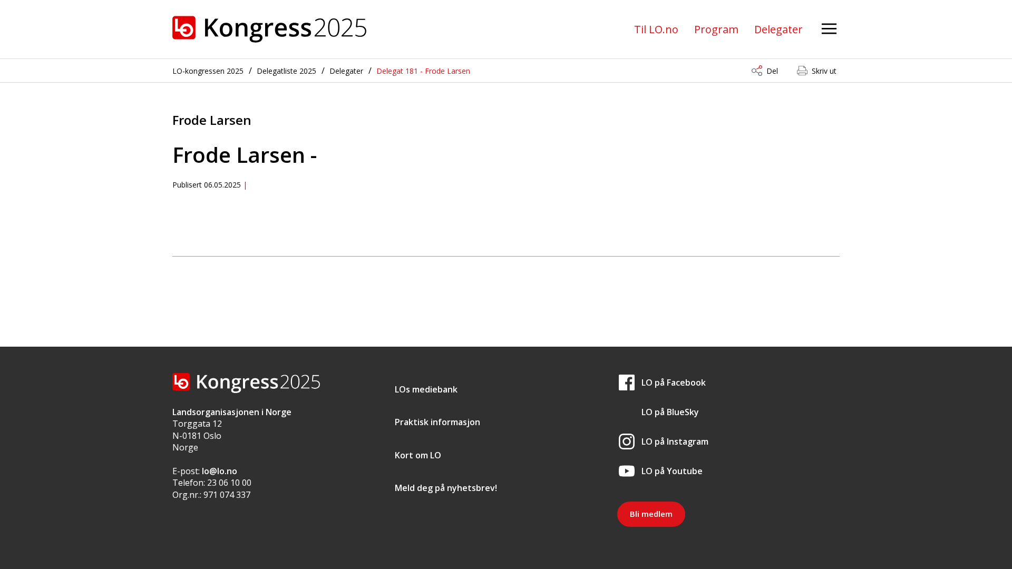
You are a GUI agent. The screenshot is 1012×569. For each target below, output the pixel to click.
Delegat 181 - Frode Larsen (423, 71)
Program (716, 29)
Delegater (778, 29)
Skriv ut (824, 71)
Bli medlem (651, 513)
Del (772, 71)
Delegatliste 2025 (286, 71)
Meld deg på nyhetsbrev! (446, 488)
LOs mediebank (426, 389)
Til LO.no (656, 29)
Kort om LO (418, 455)
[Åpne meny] (829, 29)
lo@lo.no (219, 471)
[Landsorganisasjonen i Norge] (269, 29)
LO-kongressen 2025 (208, 71)
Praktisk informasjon (437, 422)
